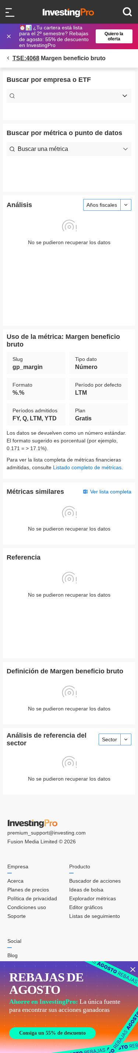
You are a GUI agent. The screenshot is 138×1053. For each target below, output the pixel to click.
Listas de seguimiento (94, 916)
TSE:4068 (26, 58)
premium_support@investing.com (46, 833)
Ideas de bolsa (86, 890)
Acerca (15, 881)
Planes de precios (28, 890)
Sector (109, 739)
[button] (72, 36)
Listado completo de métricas (87, 467)
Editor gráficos (86, 907)
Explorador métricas (92, 898)
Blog (12, 955)
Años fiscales (101, 205)
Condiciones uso (26, 907)
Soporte (16, 916)
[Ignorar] (9, 36)
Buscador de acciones (95, 881)
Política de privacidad (32, 898)
